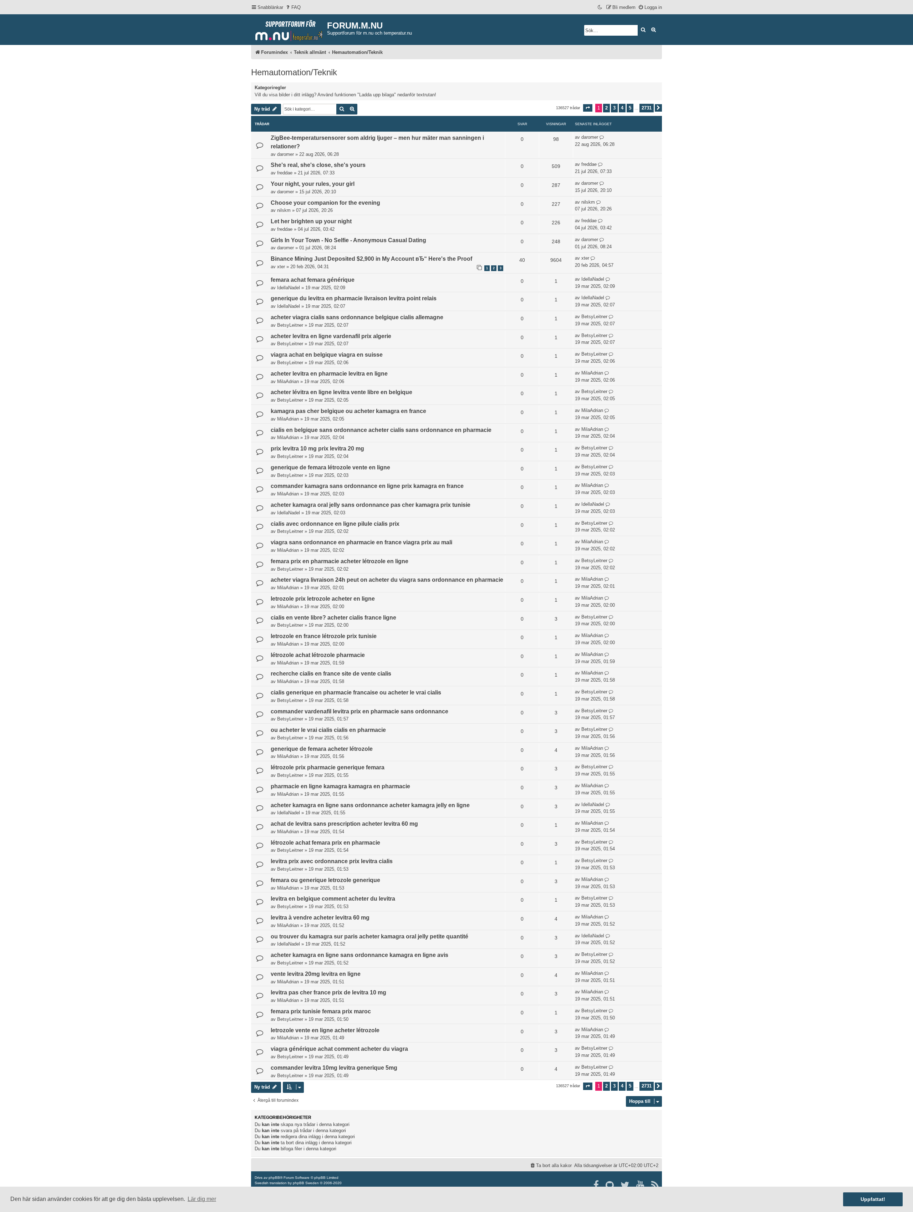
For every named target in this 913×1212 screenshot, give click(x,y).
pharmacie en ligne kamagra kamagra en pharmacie (340, 786)
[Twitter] (625, 1185)
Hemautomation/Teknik (294, 72)
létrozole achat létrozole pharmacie (318, 655)
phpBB (274, 1178)
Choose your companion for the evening (325, 203)
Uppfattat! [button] (873, 1199)
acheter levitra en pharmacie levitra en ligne (329, 374)
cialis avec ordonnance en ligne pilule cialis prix (335, 524)
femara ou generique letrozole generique (325, 880)
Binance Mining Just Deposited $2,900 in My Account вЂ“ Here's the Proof (371, 259)
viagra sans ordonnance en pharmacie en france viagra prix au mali (361, 542)
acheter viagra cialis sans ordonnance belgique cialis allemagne (357, 317)
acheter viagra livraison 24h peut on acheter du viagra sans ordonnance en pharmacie (387, 580)
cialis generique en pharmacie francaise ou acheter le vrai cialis (356, 692)
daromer (285, 154)
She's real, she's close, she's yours (318, 165)
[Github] (610, 1185)
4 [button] (622, 108)
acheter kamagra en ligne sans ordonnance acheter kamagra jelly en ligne (370, 805)
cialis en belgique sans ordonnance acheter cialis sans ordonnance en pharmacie (381, 430)
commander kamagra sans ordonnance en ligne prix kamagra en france (367, 486)
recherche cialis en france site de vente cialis (331, 674)
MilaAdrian (288, 381)
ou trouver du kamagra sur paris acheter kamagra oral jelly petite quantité (369, 936)
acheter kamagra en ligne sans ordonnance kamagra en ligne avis (359, 955)
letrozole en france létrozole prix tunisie (324, 636)
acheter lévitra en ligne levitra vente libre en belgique (341, 392)
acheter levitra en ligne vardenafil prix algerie (331, 336)
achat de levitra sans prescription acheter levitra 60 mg (344, 824)
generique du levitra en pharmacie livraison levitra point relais (354, 298)
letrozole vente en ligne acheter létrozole (325, 1030)
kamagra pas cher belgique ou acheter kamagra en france (348, 411)
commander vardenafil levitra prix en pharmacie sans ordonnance (359, 711)
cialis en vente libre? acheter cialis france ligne (333, 618)
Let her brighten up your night (311, 221)
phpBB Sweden (306, 1183)
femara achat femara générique (313, 280)
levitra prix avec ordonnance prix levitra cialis (332, 861)
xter (281, 266)
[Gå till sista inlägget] (602, 137)
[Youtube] (640, 1185)
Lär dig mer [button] (202, 1199)
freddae (284, 172)
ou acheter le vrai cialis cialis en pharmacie (328, 730)
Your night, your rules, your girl (313, 184)
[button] (587, 108)
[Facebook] (596, 1185)
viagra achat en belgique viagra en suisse (327, 355)
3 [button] (614, 108)
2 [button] (606, 108)
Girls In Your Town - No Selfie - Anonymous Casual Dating (348, 240)
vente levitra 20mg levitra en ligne (316, 974)
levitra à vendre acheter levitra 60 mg (320, 918)
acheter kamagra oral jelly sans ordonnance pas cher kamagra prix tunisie (370, 505)
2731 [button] (647, 108)
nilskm (284, 210)
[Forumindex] (289, 29)
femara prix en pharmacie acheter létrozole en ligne (339, 561)
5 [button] (630, 108)
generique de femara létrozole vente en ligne (330, 467)
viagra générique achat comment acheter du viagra (339, 1049)
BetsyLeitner (290, 325)
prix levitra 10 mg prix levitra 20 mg (317, 448)
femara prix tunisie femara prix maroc (321, 1011)
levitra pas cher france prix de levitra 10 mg (328, 992)
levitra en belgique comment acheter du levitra (333, 899)
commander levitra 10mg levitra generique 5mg (334, 1068)
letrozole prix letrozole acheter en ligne (323, 599)
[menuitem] (293, 7)
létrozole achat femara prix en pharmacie (325, 843)
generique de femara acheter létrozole (322, 749)
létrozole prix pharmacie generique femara (327, 767)
